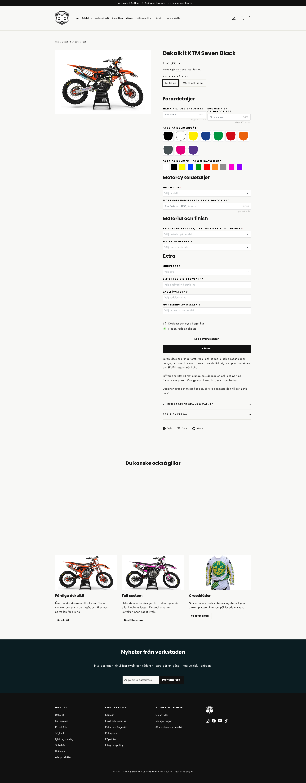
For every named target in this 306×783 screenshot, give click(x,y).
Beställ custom (133, 620)
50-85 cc (170, 83)
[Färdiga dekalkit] (86, 572)
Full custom (61, 721)
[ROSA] (180, 150)
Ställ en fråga (175, 414)
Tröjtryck (129, 17)
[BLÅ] (205, 136)
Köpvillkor (111, 739)
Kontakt (109, 715)
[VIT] (180, 136)
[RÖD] (230, 136)
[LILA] (193, 150)
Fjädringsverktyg (143, 17)
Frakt (178, 69)
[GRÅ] (168, 150)
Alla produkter (174, 17)
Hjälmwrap (61, 751)
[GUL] (193, 136)
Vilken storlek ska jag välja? (188, 404)
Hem (77, 17)
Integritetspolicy (114, 745)
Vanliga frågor (163, 721)
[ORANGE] (243, 136)
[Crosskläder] (220, 572)
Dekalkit (85, 17)
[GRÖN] (218, 136)
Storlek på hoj (175, 76)
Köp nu (207, 348)
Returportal (111, 733)
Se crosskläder (200, 615)
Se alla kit (63, 620)
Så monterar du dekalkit (169, 727)
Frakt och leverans (115, 721)
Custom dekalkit (102, 17)
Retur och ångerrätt (116, 727)
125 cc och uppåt (192, 83)
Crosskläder (117, 17)
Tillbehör (158, 17)
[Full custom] (153, 572)
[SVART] (168, 136)
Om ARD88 (161, 715)
